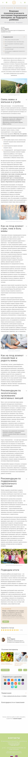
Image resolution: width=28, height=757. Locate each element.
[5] (9, 630)
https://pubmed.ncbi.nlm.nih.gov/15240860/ (15, 696)
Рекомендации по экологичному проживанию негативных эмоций (14, 48)
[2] (3, 630)
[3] (5, 630)
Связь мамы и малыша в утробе (12, 39)
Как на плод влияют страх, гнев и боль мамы (14, 41)
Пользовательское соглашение (14, 751)
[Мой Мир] (19, 680)
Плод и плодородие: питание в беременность (6, 663)
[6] (11, 630)
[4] (7, 630)
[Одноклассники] (12, 680)
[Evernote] (16, 687)
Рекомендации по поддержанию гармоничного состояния (15, 52)
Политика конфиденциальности (14, 752)
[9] (16, 630)
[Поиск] (21, 3)
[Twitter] (23, 680)
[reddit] (16, 684)
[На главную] (2, 7)
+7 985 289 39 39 (14, 745)
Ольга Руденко (13, 30)
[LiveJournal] (5, 684)
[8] (14, 630)
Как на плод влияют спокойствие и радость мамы (14, 44)
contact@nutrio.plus (14, 744)
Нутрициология (9, 7)
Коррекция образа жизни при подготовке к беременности (20, 664)
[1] (2, 630)
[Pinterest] (9, 684)
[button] (1, 657)
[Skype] (12, 687)
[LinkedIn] (12, 684)
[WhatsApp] (19, 684)
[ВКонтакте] (9, 680)
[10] (18, 630)
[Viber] (23, 684)
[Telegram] (16, 680)
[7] (12, 630)
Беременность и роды (21, 7)
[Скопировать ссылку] (5, 680)
